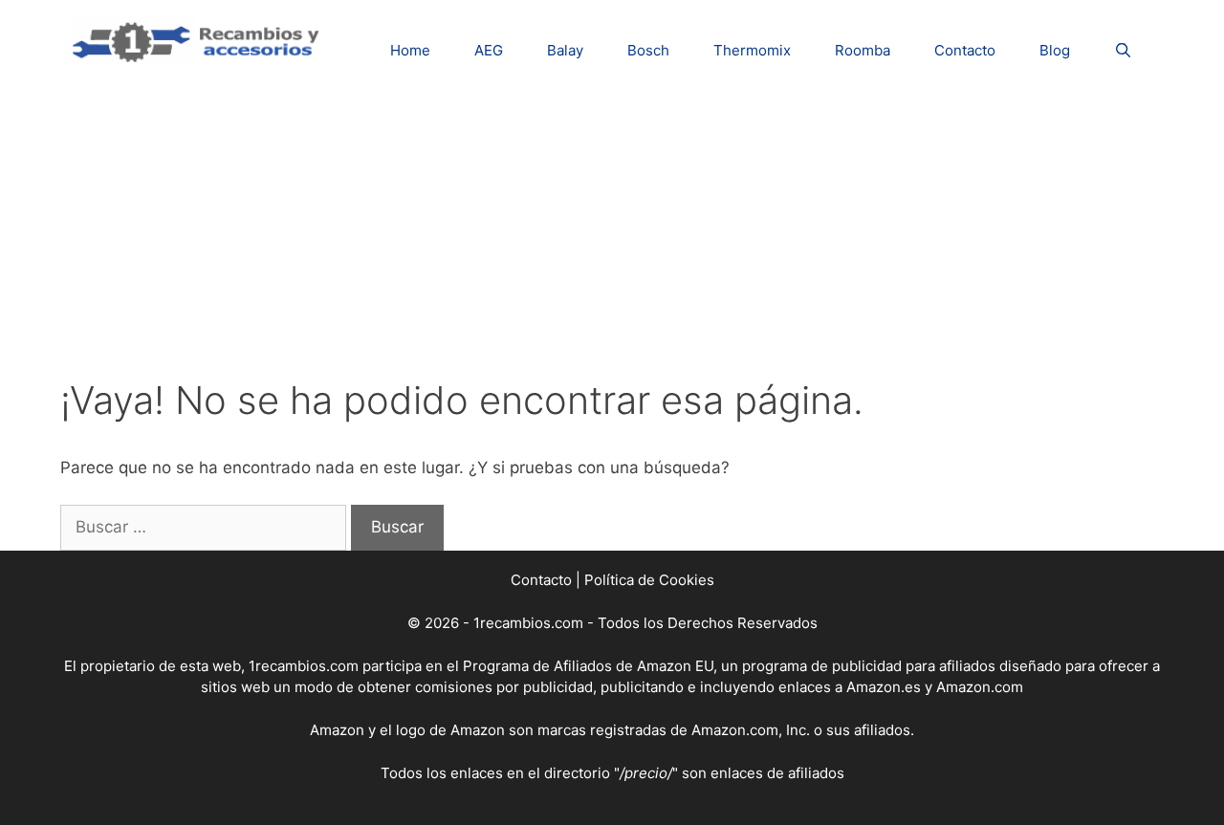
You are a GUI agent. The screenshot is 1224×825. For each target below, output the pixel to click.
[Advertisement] (612, 234)
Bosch (648, 50)
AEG (488, 50)
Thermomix (752, 50)
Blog (1054, 50)
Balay (565, 50)
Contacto (964, 50)
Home (410, 50)
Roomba (862, 50)
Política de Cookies (649, 580)
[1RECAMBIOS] (199, 39)
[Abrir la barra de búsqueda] (1123, 50)
